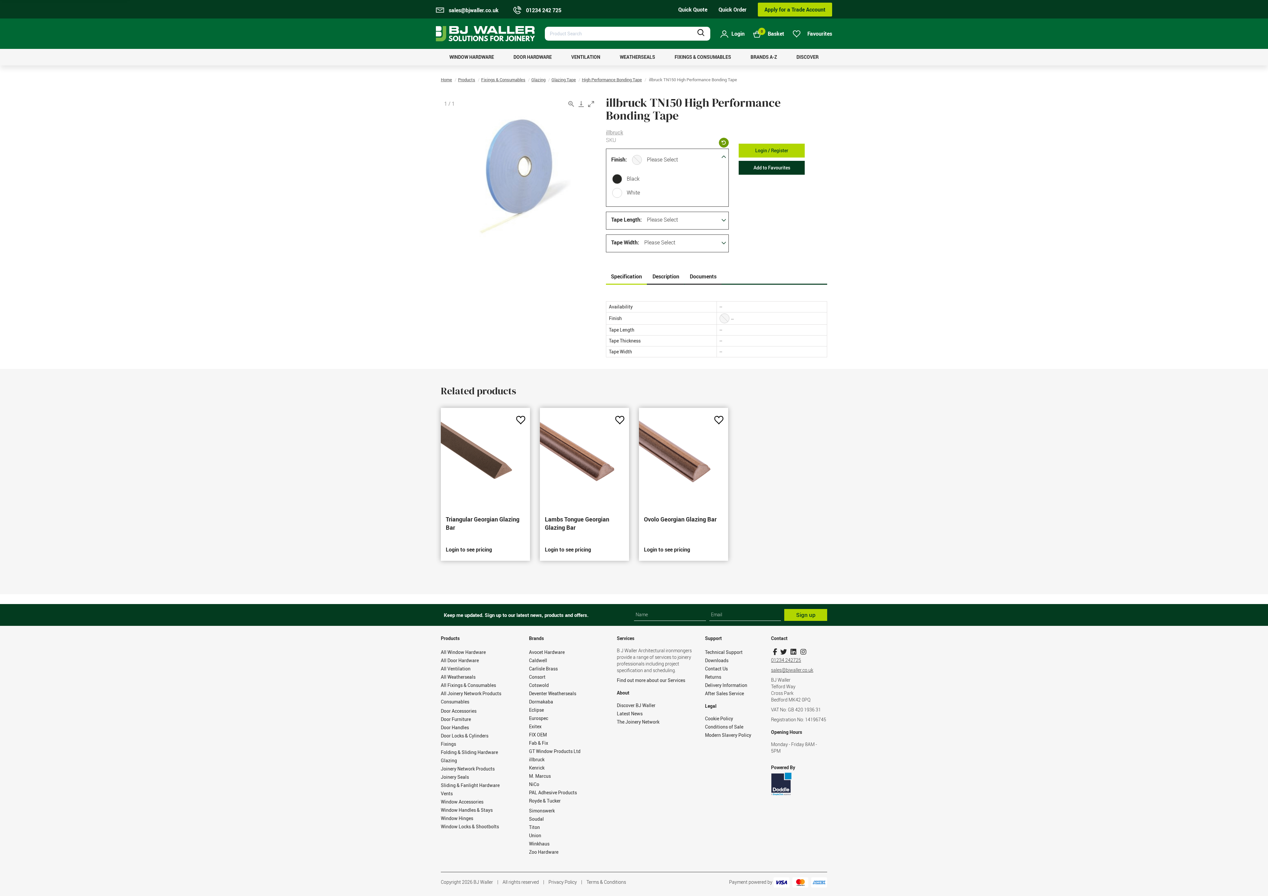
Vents (447, 793)
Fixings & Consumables (503, 80)
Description (665, 276)
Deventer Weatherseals (552, 693)
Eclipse (536, 710)
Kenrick (537, 768)
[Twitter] (783, 651)
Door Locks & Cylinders (464, 736)
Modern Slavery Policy (728, 735)
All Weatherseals (458, 677)
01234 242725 (786, 660)
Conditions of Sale (724, 727)
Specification (626, 276)
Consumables (455, 702)
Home (446, 80)
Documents (703, 276)
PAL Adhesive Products (553, 792)
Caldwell (538, 660)
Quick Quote (692, 9)
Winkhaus (539, 844)
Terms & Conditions (606, 882)
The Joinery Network (638, 722)
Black (633, 178)
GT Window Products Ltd (555, 751)
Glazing (538, 80)
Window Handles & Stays (467, 810)
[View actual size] (571, 104)
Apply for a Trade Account (795, 9)
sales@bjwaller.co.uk (792, 670)
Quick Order (733, 9)
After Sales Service (724, 693)
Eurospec (538, 718)
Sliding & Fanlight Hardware (470, 785)
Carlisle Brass (543, 668)
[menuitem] (471, 57)
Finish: (619, 159)
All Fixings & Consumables (468, 685)
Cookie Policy (719, 718)
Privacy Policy (562, 882)
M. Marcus (540, 776)
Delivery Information (726, 685)
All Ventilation (456, 668)
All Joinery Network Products (471, 693)
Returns (713, 677)
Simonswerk (542, 810)
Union (535, 835)
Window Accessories (462, 802)
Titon (534, 827)
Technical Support (724, 652)
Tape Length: (626, 219)
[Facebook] (775, 651)
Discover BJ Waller (636, 705)
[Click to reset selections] (724, 143)
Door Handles (455, 727)
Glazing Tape (563, 80)
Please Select (662, 159)
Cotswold (539, 685)
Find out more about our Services (651, 680)
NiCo (534, 784)
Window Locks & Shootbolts (470, 826)
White (633, 192)
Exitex (535, 726)
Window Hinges (457, 818)
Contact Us (716, 668)
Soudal (536, 819)
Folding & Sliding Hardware (469, 752)
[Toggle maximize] (591, 104)
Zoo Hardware (543, 852)
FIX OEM (538, 735)
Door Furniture (456, 719)
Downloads (716, 660)
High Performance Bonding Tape (612, 80)
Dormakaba (541, 702)
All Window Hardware (463, 652)
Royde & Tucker (545, 801)
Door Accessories (458, 711)
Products (466, 80)
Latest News (630, 713)
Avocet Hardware (547, 652)
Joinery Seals (455, 777)
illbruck (614, 132)
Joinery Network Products (468, 769)
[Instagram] (803, 651)
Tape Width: (625, 242)
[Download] (581, 104)
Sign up (806, 615)
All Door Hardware (460, 660)
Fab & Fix (538, 743)
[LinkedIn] (793, 651)
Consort (537, 677)
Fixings (448, 744)
